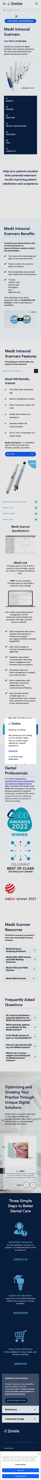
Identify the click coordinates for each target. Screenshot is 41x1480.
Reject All (20, 1470)
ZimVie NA (13, 751)
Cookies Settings (20, 1464)
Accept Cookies (20, 1476)
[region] (20, 1465)
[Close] (38, 1454)
